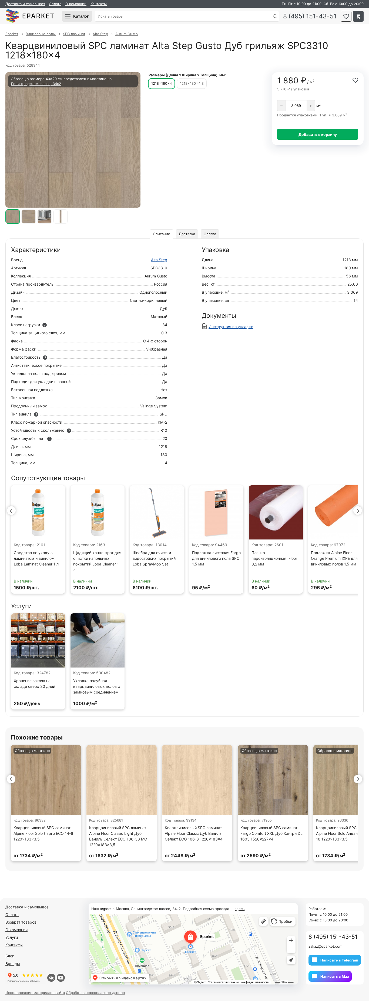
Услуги (11, 937)
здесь (239, 909)
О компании (75, 4)
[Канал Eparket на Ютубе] (61, 978)
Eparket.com (29, 16)
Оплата (55, 4)
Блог (9, 956)
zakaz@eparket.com (325, 946)
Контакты (98, 4)
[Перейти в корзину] (358, 16)
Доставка (187, 234)
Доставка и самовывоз (25, 4)
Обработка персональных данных (95, 992)
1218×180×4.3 (192, 83)
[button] (11, 510)
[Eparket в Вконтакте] (51, 978)
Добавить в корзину (317, 134)
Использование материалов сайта (35, 992)
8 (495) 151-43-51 (310, 16)
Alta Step (159, 259)
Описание (161, 234)
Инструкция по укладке (231, 326)
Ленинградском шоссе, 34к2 (36, 83)
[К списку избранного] (346, 16)
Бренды (12, 963)
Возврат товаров (20, 922)
